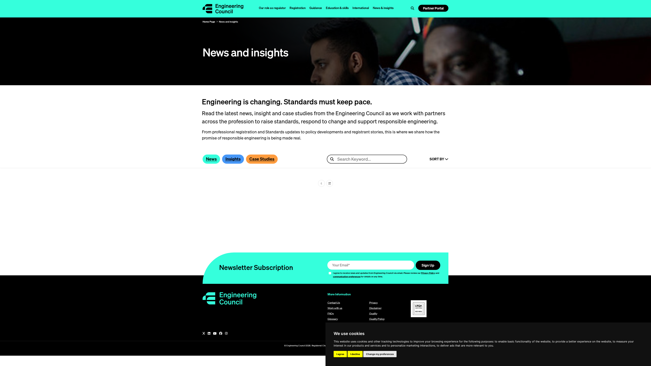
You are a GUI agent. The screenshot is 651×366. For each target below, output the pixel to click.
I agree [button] (340, 354)
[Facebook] (220, 333)
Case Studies (261, 159)
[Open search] (412, 8)
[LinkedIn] (209, 333)
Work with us (335, 308)
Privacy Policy (428, 273)
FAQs (331, 313)
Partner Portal (433, 8)
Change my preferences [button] (380, 354)
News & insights (383, 7)
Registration (297, 7)
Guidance (315, 7)
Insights (233, 159)
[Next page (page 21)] (321, 183)
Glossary (333, 319)
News (211, 159)
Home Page (209, 22)
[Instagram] (226, 333)
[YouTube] (214, 333)
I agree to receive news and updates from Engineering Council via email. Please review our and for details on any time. (386, 274)
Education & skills (337, 7)
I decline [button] (355, 354)
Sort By (437, 159)
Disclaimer (375, 308)
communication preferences (346, 276)
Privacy (373, 302)
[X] (204, 333)
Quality (373, 313)
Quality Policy (377, 319)
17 (329, 183)
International (360, 7)
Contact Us (334, 302)
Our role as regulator (272, 7)
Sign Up (428, 265)
